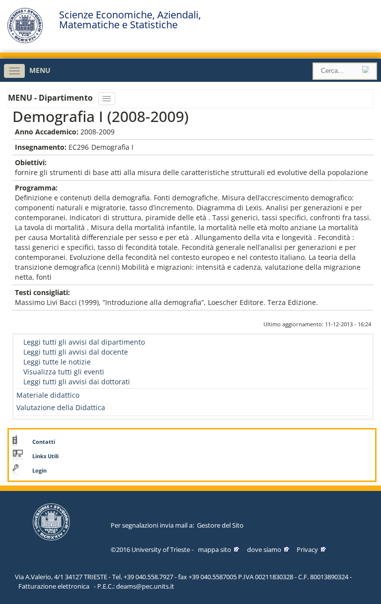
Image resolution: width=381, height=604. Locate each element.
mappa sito (214, 549)
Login (39, 470)
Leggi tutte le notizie (57, 361)
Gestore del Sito (220, 525)
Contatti (43, 441)
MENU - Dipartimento (51, 97)
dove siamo (264, 549)
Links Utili (45, 456)
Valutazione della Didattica (60, 407)
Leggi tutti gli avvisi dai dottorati (76, 381)
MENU (40, 70)
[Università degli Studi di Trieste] (25, 41)
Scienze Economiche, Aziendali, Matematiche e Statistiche (130, 20)
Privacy (307, 549)
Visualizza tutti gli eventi (63, 371)
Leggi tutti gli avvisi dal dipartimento (84, 342)
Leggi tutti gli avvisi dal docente (75, 352)
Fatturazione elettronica (53, 586)
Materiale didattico (47, 395)
